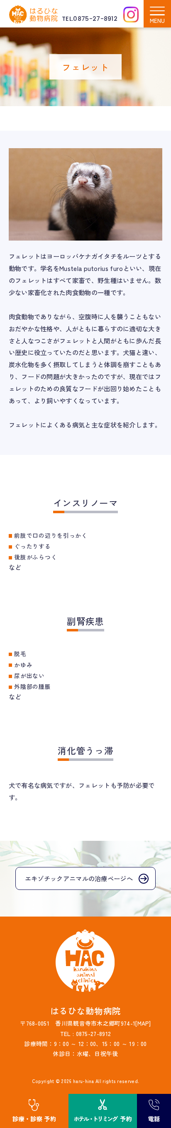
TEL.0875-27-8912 (89, 19)
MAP (143, 1023)
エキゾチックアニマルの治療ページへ (79, 878)
